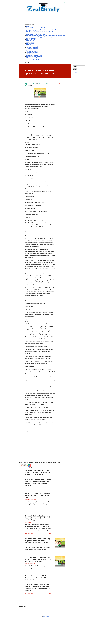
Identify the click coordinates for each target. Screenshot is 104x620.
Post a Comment (30, 510)
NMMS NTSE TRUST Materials (34, 56)
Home (27, 26)
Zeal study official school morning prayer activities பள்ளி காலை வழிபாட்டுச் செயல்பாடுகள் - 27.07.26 (37, 541)
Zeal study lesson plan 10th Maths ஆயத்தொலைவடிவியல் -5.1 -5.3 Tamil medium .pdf (37, 578)
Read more (50, 510)
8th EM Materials (30, 44)
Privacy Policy (75, 72)
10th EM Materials (31, 39)
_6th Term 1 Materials (32, 48)
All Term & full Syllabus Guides (34, 55)
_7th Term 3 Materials (32, 52)
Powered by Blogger (46, 616)
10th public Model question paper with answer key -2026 (40, 37)
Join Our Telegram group (32, 59)
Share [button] (60, 83)
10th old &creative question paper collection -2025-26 (39, 31)
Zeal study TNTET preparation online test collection (39, 46)
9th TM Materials (30, 40)
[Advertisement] (45, 18)
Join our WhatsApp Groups (33, 57)
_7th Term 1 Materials (32, 47)
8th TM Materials (30, 43)
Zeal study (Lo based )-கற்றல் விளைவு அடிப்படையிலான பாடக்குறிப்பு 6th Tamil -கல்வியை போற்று (37, 518)
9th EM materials (30, 42)
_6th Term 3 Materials (32, 54)
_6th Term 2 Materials (32, 50)
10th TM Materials (31, 38)
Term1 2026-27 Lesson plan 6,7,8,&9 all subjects (37, 27)
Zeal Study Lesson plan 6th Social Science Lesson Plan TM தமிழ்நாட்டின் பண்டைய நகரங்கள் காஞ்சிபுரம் (37, 472)
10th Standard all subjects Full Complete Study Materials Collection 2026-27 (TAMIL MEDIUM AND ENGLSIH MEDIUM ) (45, 33)
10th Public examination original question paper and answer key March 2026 (45, 35)
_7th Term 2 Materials (32, 51)
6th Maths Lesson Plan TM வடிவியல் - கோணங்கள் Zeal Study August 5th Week (37, 495)
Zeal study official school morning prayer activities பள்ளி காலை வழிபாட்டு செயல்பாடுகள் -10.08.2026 (38, 559)
